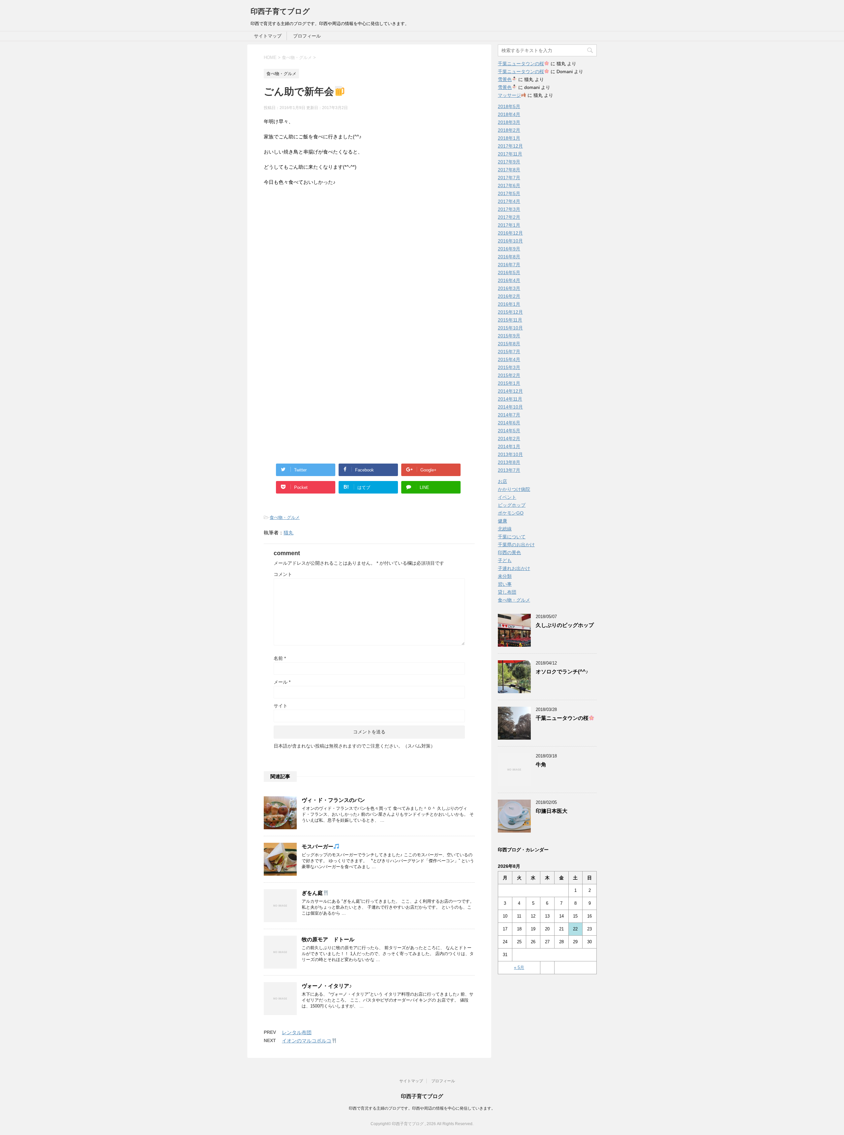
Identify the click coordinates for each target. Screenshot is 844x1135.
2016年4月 (509, 280)
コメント (283, 574)
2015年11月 (510, 320)
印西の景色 (509, 552)
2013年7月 (509, 470)
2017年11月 (510, 153)
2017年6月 (509, 185)
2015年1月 (509, 383)
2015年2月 (509, 375)
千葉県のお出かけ (516, 544)
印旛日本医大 (551, 811)
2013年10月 (510, 454)
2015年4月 (509, 359)
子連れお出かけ (514, 568)
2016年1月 (509, 304)
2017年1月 (509, 225)
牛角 (541, 764)
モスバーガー (317, 846)
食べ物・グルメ (285, 517)
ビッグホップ (512, 505)
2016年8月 (509, 256)
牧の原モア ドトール (328, 939)
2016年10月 (510, 240)
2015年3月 (509, 367)
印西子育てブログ (280, 11)
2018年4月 (509, 114)
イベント (507, 497)
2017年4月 (509, 201)
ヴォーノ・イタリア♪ (327, 986)
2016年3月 (509, 288)
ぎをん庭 (312, 893)
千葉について (512, 536)
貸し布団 (507, 592)
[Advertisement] (319, 278)
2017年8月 (509, 169)
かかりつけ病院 (514, 489)
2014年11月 (510, 399)
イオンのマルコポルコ (306, 1040)
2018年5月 (509, 106)
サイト (280, 705)
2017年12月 (510, 146)
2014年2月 (509, 438)
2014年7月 (509, 414)
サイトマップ (268, 36)
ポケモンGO (511, 513)
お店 (502, 481)
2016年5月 (509, 272)
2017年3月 (509, 209)
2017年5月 (509, 193)
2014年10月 (510, 407)
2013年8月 (509, 462)
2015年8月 (509, 343)
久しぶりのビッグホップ (565, 625)
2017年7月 (509, 177)
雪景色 (505, 79)
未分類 (505, 576)
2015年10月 (510, 327)
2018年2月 (509, 130)
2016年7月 (509, 264)
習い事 (505, 584)
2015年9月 (509, 335)
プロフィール (307, 36)
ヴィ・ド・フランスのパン (333, 800)
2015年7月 (509, 351)
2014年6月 (509, 422)
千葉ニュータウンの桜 (521, 63)
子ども (505, 560)
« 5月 (519, 967)
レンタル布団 (297, 1032)
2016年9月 (509, 248)
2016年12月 (510, 233)
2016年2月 (509, 296)
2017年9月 (509, 161)
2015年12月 (510, 312)
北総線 (505, 528)
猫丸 (288, 532)
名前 (280, 658)
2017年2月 (509, 217)
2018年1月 (509, 138)
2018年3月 (509, 122)
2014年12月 (510, 391)
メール (282, 682)
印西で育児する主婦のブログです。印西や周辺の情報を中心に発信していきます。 (422, 1108)
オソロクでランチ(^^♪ (562, 671)
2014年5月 (509, 430)
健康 (502, 521)
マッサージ (509, 95)
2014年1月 (509, 446)
